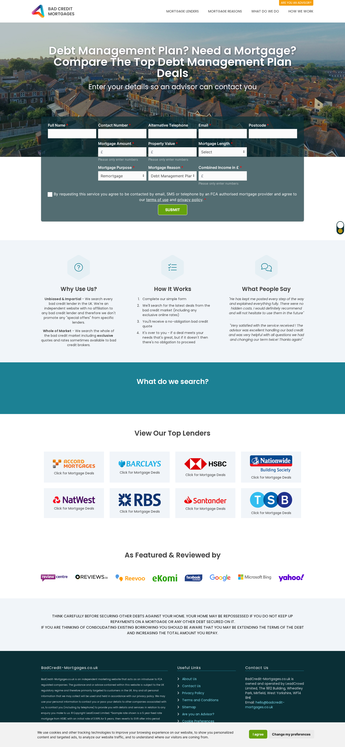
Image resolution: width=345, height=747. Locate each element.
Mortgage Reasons (225, 11)
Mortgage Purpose (115, 167)
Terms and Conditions (200, 700)
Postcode (257, 125)
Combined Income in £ (219, 167)
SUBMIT (172, 209)
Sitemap (189, 707)
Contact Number (113, 125)
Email (203, 125)
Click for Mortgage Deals (74, 473)
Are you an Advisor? (198, 714)
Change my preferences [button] (291, 734)
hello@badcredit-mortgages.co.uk (264, 704)
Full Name (56, 125)
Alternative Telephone (168, 125)
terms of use (157, 199)
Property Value (161, 143)
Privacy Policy (193, 693)
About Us (189, 679)
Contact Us (191, 686)
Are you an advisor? (296, 3)
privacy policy (189, 199)
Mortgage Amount (114, 143)
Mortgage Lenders (182, 11)
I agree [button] (258, 734)
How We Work (300, 11)
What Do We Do (265, 11)
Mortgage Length (214, 143)
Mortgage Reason (164, 167)
